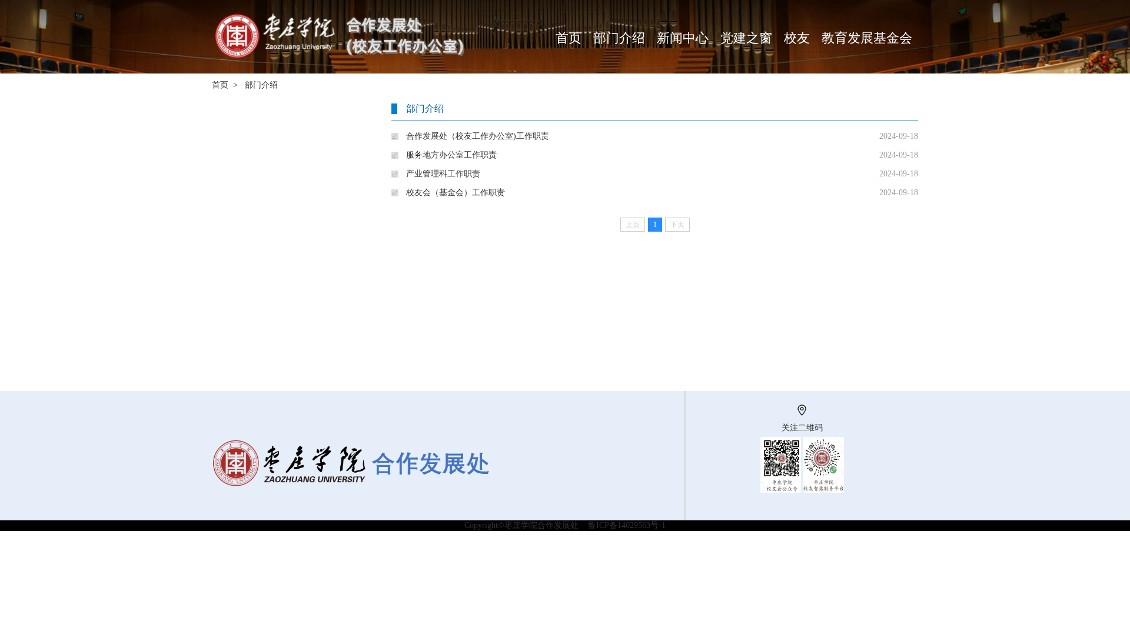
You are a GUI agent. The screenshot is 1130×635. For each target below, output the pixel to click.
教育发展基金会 (867, 38)
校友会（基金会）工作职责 (455, 192)
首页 (568, 38)
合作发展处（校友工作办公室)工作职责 (477, 136)
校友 (797, 38)
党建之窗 (746, 38)
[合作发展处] (344, 4)
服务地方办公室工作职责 (451, 155)
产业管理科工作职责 (443, 173)
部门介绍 (619, 38)
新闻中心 (683, 38)
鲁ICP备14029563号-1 (627, 525)
